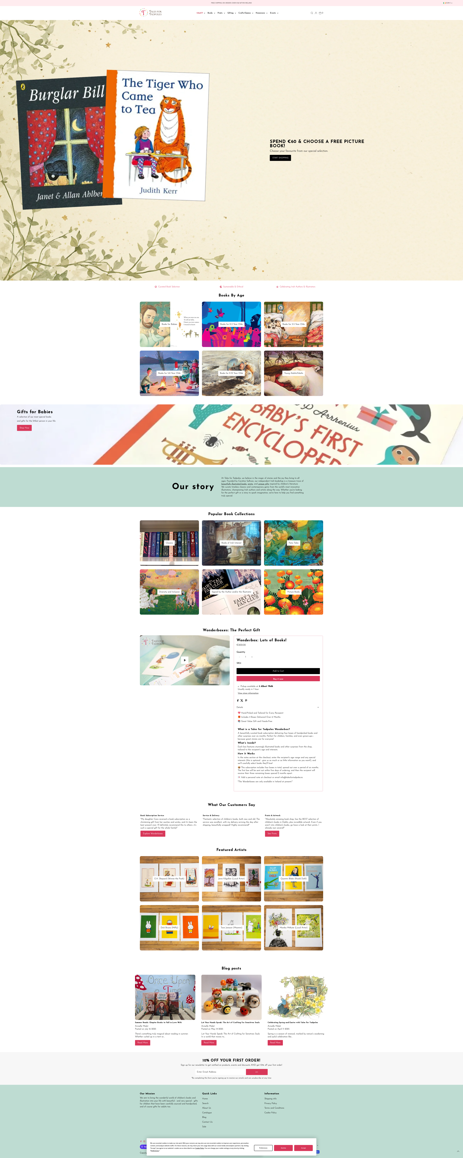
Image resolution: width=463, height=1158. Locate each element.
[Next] (149, 639)
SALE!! (200, 13)
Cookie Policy (270, 1113)
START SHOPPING (280, 158)
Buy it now (278, 679)
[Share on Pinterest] (246, 701)
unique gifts (263, 484)
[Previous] (143, 639)
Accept (303, 1148)
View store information (248, 693)
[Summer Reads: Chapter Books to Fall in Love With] (165, 997)
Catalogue (207, 1113)
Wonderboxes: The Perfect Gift (231, 630)
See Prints (272, 834)
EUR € (448, 3)
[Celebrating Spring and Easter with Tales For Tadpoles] (298, 997)
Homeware (261, 13)
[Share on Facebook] (238, 701)
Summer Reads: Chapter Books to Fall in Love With (158, 1023)
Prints (220, 13)
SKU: (239, 663)
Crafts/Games (245, 13)
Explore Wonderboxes (153, 834)
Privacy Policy (270, 1103)
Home (205, 1099)
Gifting (231, 13)
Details (240, 707)
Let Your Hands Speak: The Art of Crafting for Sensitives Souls (230, 1023)
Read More (142, 1043)
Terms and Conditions (274, 1108)
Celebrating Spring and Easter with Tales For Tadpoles (293, 1023)
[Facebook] (141, 1142)
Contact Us (207, 1122)
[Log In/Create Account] (316, 13)
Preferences (263, 1148)
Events (273, 13)
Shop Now (24, 428)
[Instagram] (144, 1142)
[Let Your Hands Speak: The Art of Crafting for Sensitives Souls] (231, 997)
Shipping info (270, 1099)
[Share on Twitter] (242, 701)
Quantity (241, 652)
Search (205, 1103)
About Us (206, 1108)
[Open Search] (312, 13)
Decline (283, 1148)
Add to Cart (278, 671)
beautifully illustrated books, (234, 484)
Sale (204, 1127)
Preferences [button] (155, 1151)
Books (210, 13)
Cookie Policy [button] (199, 1148)
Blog (204, 1117)
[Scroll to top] (458, 1151)
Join (256, 1072)
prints (250, 484)
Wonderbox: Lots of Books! (262, 640)
